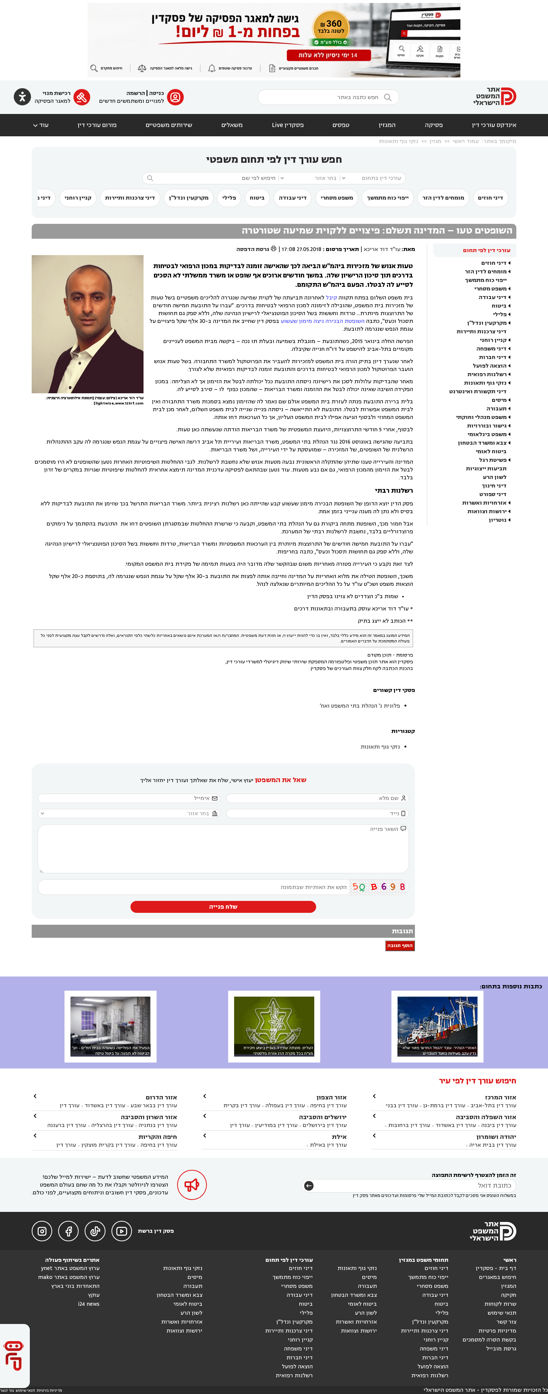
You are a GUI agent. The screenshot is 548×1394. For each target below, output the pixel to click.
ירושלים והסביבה (323, 1117)
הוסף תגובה (400, 946)
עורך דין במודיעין (276, 1125)
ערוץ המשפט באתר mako (69, 1277)
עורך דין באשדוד (455, 1125)
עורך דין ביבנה (498, 1125)
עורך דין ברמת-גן (444, 1105)
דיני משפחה (491, 349)
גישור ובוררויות (487, 426)
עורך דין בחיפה (328, 1105)
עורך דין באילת (328, 1145)
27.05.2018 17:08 (301, 249)
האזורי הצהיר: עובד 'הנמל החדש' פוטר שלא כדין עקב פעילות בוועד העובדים (439, 1050)
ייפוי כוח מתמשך (388, 198)
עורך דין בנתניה (158, 1125)
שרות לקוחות (500, 1304)
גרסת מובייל (501, 1349)
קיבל (331, 298)
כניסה (156, 93)
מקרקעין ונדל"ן (188, 198)
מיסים (499, 400)
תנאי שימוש (502, 1313)
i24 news (89, 1304)
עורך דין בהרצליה (112, 1125)
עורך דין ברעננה (66, 1125)
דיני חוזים (490, 198)
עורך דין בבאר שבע (153, 1105)
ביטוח (257, 198)
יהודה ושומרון (496, 1137)
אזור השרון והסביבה (149, 1117)
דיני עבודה (293, 198)
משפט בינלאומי (487, 434)
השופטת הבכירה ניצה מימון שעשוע (323, 321)
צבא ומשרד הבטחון (482, 443)
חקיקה (508, 1295)
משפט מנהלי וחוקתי (481, 417)
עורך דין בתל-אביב (493, 1105)
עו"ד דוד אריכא (382, 249)
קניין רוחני (77, 198)
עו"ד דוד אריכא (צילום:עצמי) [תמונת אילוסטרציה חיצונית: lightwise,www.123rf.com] (94, 401)
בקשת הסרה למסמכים (489, 1340)
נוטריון (498, 520)
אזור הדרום (161, 1097)
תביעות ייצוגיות (486, 469)
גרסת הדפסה (256, 249)
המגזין (387, 125)
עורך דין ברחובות (409, 1125)
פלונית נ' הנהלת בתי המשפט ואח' (360, 706)
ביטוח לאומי (491, 451)
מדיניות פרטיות (497, 1331)
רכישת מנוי (56, 93)
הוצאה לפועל (490, 366)
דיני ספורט (493, 494)
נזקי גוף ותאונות (398, 141)
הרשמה (135, 93)
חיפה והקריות (157, 1137)
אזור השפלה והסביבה (486, 1117)
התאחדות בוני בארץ (75, 1286)
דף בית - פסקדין (496, 1268)
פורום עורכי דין (97, 125)
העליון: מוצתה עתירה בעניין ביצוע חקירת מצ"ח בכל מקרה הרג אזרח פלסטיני (278, 1050)
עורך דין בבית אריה (492, 1145)
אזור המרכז (500, 1097)
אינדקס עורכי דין (494, 125)
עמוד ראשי (466, 141)
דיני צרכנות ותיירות (130, 198)
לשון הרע (495, 477)
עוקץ (94, 1295)
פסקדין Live (288, 125)
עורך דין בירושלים (325, 1125)
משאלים (232, 125)
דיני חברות (493, 357)
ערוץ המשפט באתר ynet (70, 1268)
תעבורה (496, 409)
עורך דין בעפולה (284, 1105)
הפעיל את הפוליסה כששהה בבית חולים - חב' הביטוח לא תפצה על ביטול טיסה (110, 1050)
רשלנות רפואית (487, 374)
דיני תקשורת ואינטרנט (478, 392)
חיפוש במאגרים (497, 1277)
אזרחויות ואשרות (484, 503)
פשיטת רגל (493, 460)
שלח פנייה (223, 907)
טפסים (341, 125)
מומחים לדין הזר (443, 198)
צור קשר (506, 1322)
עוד (40, 125)
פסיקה (434, 125)
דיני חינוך (494, 486)
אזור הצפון (331, 1097)
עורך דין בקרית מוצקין (108, 1145)
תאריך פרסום (342, 249)
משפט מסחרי (337, 198)
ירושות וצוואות (487, 511)
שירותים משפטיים (169, 125)
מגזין (435, 141)
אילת (339, 1137)
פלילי (229, 198)
